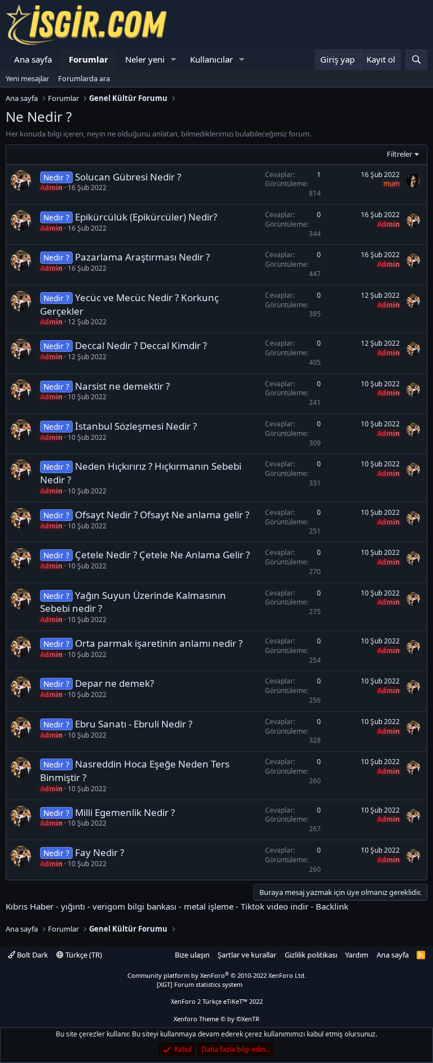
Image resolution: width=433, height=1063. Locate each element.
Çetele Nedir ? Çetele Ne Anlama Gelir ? (162, 554)
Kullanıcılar (211, 59)
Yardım (356, 955)
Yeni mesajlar (27, 78)
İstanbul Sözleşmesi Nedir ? (136, 426)
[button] (174, 59)
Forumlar (88, 59)
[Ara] (416, 59)
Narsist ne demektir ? (122, 386)
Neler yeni (145, 59)
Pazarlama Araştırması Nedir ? (142, 256)
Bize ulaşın (192, 955)
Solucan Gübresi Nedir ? (128, 176)
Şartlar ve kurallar (247, 955)
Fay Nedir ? (99, 852)
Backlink (332, 906)
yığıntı (73, 906)
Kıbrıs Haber (30, 906)
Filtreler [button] (399, 154)
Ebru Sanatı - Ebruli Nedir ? (133, 723)
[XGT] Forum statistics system (216, 984)
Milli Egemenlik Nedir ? (125, 812)
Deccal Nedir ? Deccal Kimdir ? (141, 345)
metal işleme (208, 906)
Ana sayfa (33, 59)
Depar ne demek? (114, 683)
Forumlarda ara (84, 78)
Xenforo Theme (216, 1019)
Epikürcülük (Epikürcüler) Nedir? (146, 216)
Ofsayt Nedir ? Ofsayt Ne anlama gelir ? (162, 514)
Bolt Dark (31, 955)
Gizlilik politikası (311, 955)
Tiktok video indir (274, 906)
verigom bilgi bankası (134, 906)
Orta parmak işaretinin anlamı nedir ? (158, 643)
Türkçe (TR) (83, 955)
